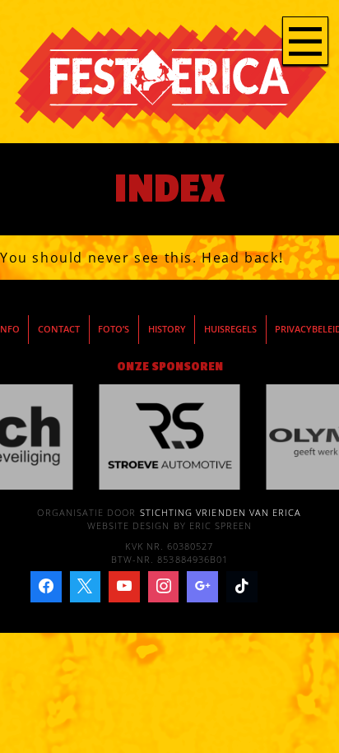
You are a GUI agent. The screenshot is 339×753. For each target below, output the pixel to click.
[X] (85, 587)
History (167, 329)
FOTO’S (113, 329)
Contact (59, 329)
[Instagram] (163, 587)
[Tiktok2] (242, 587)
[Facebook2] (46, 587)
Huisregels (230, 329)
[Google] (202, 587)
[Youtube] (124, 587)
